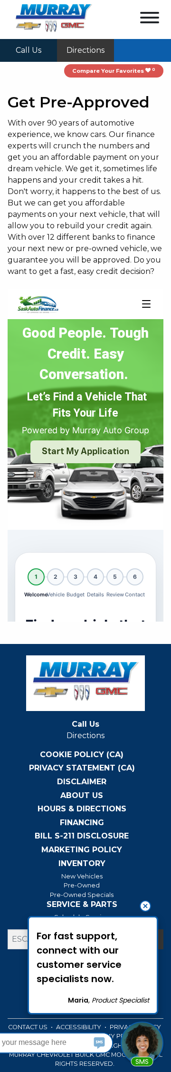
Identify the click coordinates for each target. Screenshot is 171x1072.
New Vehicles (82, 876)
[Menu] (149, 19)
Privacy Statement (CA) (82, 768)
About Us (81, 795)
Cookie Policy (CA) (82, 754)
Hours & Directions (82, 809)
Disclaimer (81, 782)
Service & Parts (82, 904)
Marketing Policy (81, 850)
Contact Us (28, 1027)
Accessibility (79, 1027)
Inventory (81, 863)
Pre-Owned (82, 885)
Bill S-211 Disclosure (82, 836)
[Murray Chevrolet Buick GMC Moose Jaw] (53, 18)
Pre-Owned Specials (82, 894)
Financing (82, 823)
